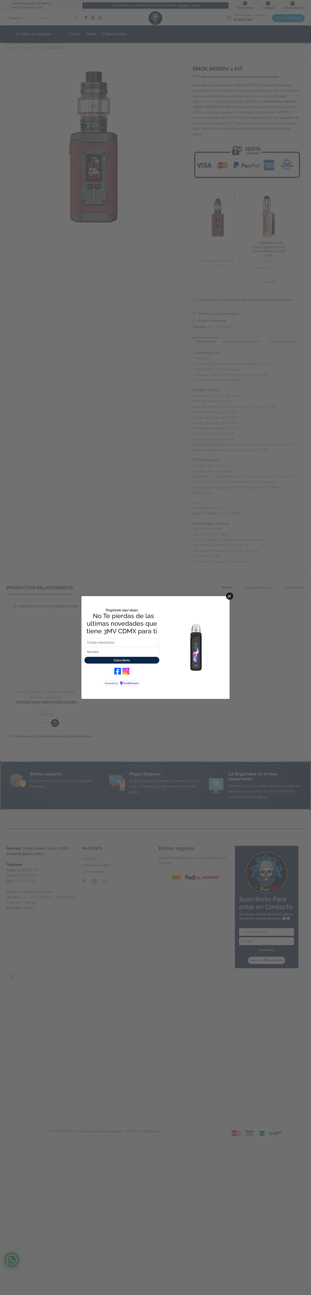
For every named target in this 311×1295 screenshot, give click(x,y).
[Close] (229, 596)
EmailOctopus (131, 683)
